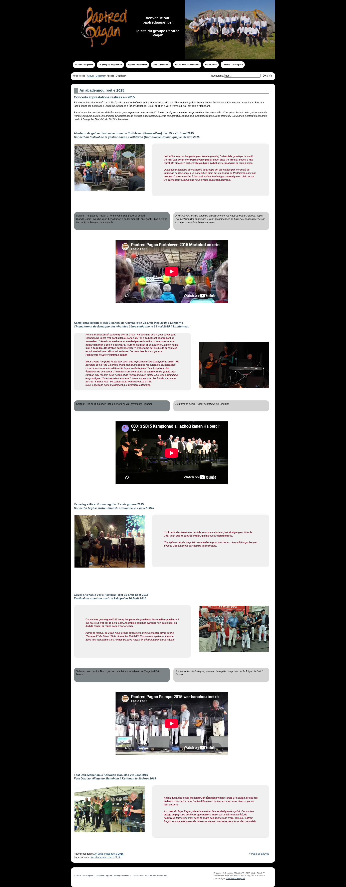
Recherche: (217, 75)
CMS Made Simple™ (235, 878)
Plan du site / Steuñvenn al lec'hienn (151, 876)
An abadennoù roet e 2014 (105, 857)
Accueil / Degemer (96, 76)
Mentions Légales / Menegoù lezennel (113, 876)
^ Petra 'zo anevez (259, 853)
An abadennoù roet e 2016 (109, 853)
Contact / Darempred (83, 876)
